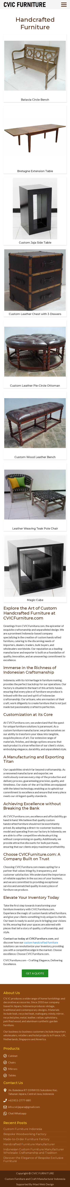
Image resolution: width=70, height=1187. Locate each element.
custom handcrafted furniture (41, 942)
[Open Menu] (64, 4)
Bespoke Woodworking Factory (24, 1134)
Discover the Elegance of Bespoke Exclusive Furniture (33, 1159)
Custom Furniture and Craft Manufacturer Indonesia (35, 1178)
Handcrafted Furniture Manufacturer (29, 1144)
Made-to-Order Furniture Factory (26, 1139)
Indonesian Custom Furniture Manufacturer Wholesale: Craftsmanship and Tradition (33, 1151)
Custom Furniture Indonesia (22, 1129)
